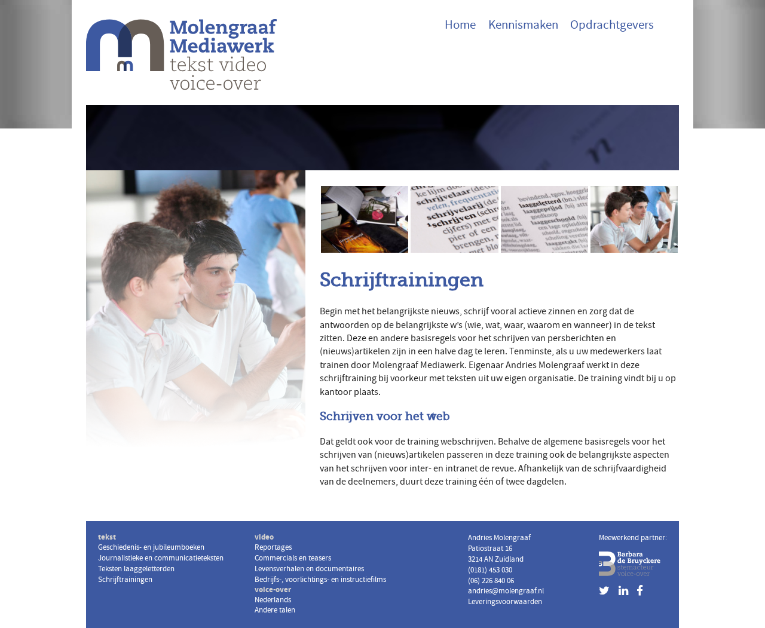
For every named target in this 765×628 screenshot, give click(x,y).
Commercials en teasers (293, 558)
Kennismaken (523, 25)
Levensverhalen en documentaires (309, 569)
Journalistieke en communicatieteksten (453, 199)
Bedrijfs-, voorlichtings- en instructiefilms (320, 579)
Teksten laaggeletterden (532, 199)
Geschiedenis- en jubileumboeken (355, 199)
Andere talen (275, 610)
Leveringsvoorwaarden (505, 601)
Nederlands (273, 600)
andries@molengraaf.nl (506, 591)
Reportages (273, 547)
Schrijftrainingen (624, 194)
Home (460, 25)
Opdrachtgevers (612, 25)
